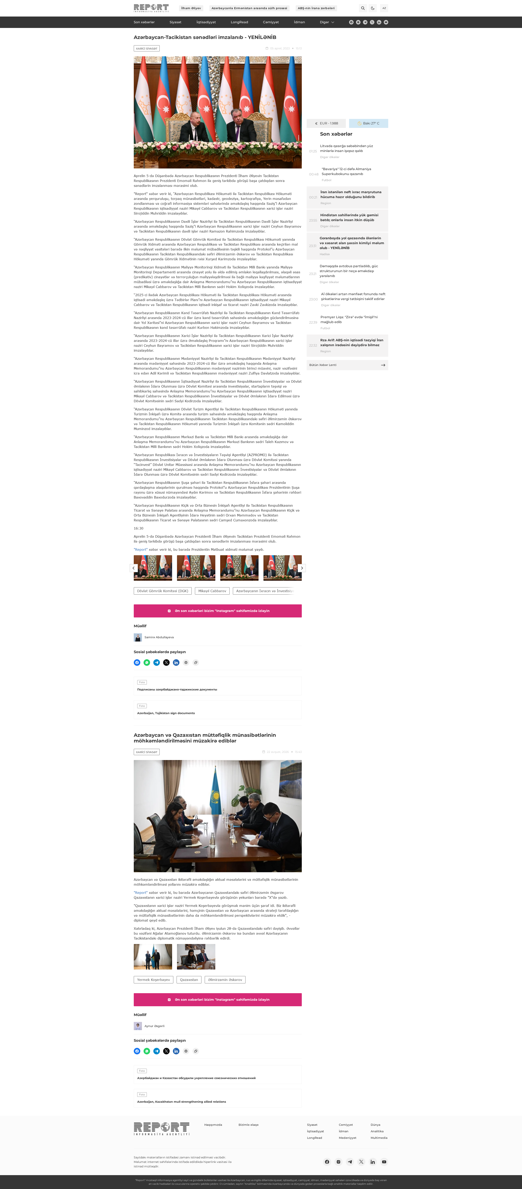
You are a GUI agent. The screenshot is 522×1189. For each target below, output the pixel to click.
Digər (324, 22)
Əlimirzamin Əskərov (225, 980)
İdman (343, 1131)
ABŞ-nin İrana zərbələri (316, 8)
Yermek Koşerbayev (153, 980)
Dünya (375, 1125)
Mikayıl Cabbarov (212, 591)
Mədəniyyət (347, 1138)
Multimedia (379, 1138)
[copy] (195, 662)
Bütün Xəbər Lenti (322, 365)
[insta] (358, 22)
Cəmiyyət (346, 1125)
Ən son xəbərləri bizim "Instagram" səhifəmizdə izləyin (222, 611)
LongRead (314, 1138)
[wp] (147, 662)
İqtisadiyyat (315, 1131)
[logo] (151, 8)
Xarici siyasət (146, 48)
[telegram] (365, 22)
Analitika (377, 1131)
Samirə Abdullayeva (159, 637)
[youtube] (386, 22)
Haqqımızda (213, 1125)
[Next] (302, 568)
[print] (186, 662)
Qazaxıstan (189, 980)
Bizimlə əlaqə (249, 1125)
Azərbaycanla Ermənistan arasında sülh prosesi (249, 8)
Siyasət (312, 1125)
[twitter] (372, 22)
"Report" (141, 549)
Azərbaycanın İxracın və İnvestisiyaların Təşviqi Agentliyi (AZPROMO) (293, 591)
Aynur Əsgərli (155, 1026)
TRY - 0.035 (329, 123)
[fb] (351, 22)
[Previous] (134, 568)
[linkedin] (379, 22)
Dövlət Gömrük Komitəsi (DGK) (162, 591)
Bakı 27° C (371, 123)
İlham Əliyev (191, 8)
